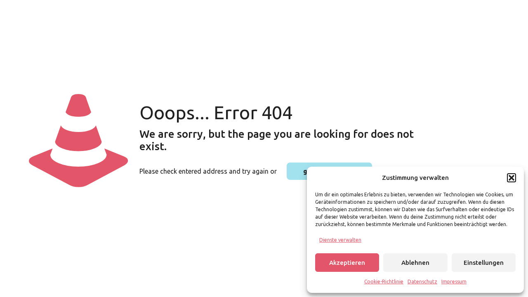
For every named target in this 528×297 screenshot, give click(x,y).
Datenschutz (422, 281)
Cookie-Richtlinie (383, 281)
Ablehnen (415, 262)
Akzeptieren (347, 262)
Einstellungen (484, 262)
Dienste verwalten (340, 240)
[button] (511, 178)
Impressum (454, 281)
